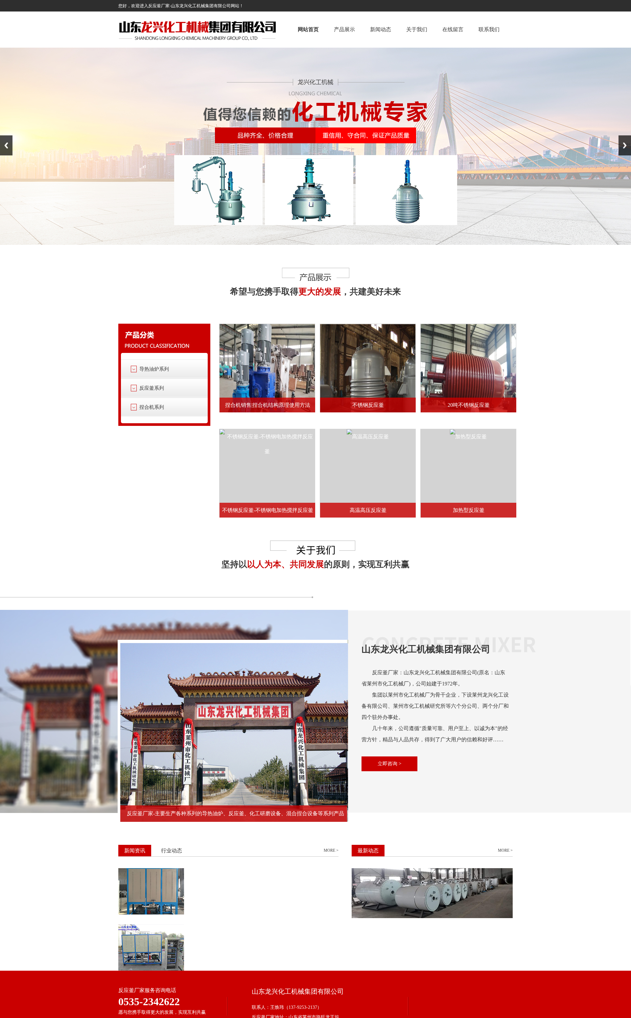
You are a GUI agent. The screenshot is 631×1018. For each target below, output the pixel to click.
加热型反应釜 (468, 510)
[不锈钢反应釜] (367, 380)
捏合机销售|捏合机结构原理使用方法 (267, 405)
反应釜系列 (151, 388)
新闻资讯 (134, 850)
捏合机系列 (151, 407)
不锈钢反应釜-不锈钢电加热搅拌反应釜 (267, 510)
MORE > (331, 850)
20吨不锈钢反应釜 (469, 405)
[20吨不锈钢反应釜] (468, 380)
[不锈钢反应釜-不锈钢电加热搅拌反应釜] (267, 444)
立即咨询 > (389, 763)
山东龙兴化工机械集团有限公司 (426, 649)
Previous (6, 145)
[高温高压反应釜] (367, 436)
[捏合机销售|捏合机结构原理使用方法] (267, 380)
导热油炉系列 (154, 369)
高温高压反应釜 (368, 510)
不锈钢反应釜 (368, 405)
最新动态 (368, 850)
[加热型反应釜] (468, 436)
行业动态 (171, 850)
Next (625, 145)
